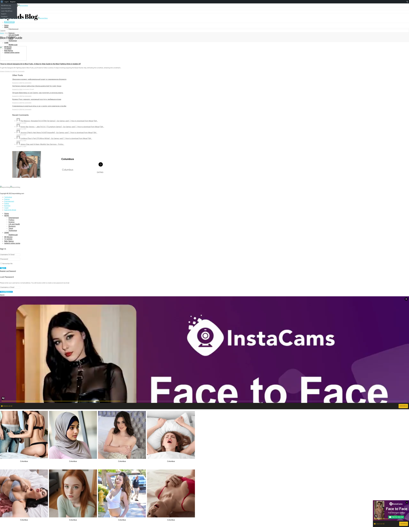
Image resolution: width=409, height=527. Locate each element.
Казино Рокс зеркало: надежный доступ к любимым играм (36, 99)
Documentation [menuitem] (6, 8)
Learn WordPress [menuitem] (6, 11)
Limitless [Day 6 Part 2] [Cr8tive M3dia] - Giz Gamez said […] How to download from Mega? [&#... (56, 138)
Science (7, 199)
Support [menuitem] (3, 14)
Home (6, 25)
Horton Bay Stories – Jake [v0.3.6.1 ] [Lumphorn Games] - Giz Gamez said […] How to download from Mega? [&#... (62, 127)
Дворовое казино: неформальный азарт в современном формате (39, 79)
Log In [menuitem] (6, 2)
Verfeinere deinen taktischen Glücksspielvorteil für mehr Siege (36, 86)
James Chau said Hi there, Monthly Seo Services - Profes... (42, 144)
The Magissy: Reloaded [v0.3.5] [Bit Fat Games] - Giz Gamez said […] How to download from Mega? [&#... (59, 121)
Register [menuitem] (13, 2)
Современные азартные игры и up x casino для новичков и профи (39, 106)
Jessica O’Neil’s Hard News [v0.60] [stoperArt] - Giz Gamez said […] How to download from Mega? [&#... (58, 133)
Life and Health (14, 35)
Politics (6, 203)
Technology (13, 41)
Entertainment (13, 29)
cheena (2, 71)
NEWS (6, 27)
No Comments (20, 71)
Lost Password (11, 271)
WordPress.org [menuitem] (6, 5)
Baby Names (9, 241)
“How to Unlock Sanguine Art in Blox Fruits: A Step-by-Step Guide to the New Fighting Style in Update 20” (40, 64)
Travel (6, 208)
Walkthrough (13, 45)
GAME (6, 43)
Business (7, 205)
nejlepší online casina (12, 243)
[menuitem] (2, 1)
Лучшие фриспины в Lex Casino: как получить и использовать (37, 93)
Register (3, 271)
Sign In (2, 295)
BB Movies (8, 237)
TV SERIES (8, 239)
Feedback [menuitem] (4, 16)
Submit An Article (10, 210)
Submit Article (9, 22)
